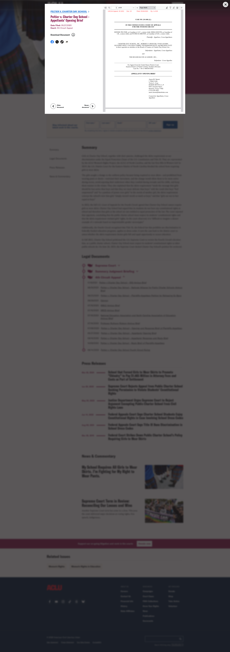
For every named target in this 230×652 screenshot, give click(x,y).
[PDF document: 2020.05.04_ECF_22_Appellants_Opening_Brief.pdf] (143, 59)
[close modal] (225, 4)
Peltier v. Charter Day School (69, 11)
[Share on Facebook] (52, 42)
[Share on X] (57, 42)
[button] (62, 42)
